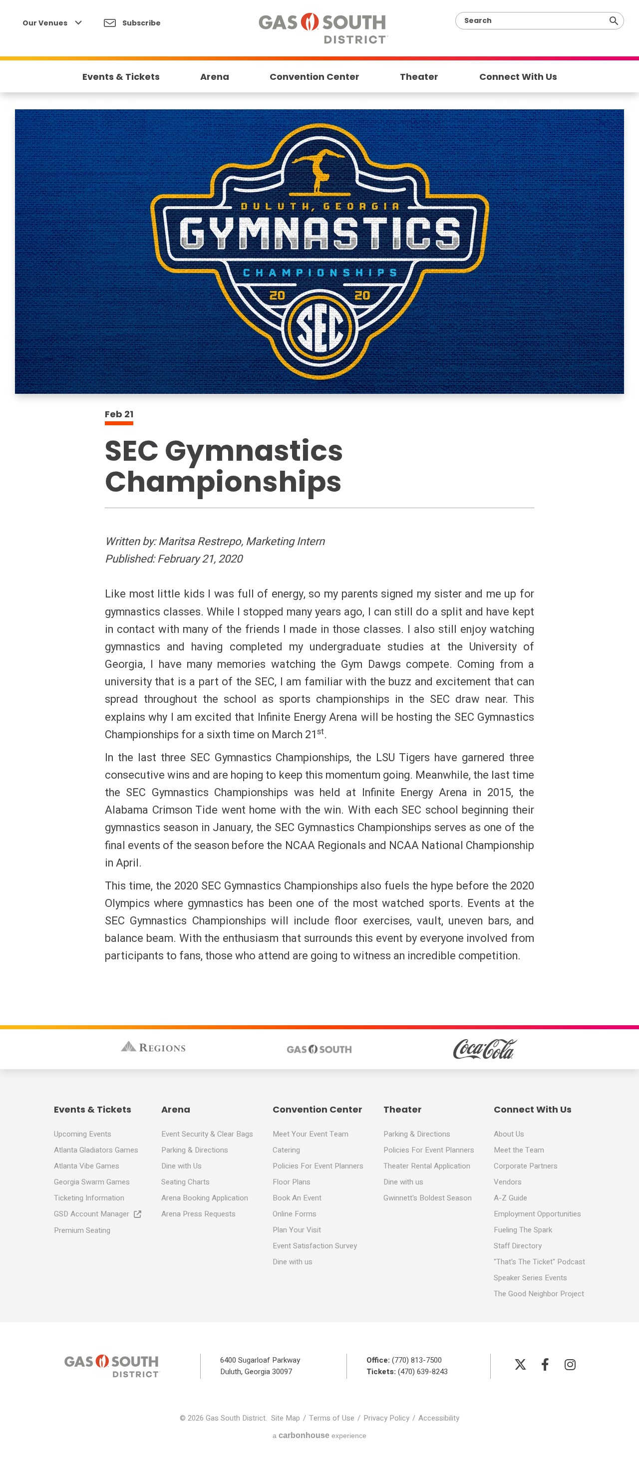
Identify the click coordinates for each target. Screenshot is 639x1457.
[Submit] (614, 20)
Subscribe (141, 23)
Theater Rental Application (426, 1166)
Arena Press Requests (198, 1213)
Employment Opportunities (537, 1213)
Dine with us (293, 1261)
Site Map (285, 1418)
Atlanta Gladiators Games (96, 1150)
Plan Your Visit (297, 1229)
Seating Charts (185, 1181)
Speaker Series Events (530, 1277)
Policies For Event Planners (318, 1166)
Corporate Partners (526, 1166)
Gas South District (323, 28)
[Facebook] (545, 1364)
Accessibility (438, 1418)
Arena (214, 77)
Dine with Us (181, 1166)
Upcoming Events (82, 1134)
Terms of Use (331, 1418)
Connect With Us (518, 77)
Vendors (508, 1181)
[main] (319, 482)
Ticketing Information (89, 1197)
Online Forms (295, 1213)
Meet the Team (519, 1150)
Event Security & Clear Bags (207, 1134)
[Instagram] (570, 1364)
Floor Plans (292, 1181)
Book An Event (297, 1197)
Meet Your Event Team (310, 1134)
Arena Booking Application (204, 1197)
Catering (286, 1150)
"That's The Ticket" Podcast (539, 1261)
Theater (419, 77)
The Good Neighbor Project (539, 1293)
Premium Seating (82, 1230)
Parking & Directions (194, 1150)
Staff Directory (518, 1245)
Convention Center (314, 77)
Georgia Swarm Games (92, 1181)
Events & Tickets (121, 77)
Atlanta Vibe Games (86, 1166)
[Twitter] (520, 1364)
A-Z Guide (510, 1197)
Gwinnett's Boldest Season (427, 1197)
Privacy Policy (386, 1418)
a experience (319, 1435)
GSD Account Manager (91, 1213)
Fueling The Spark (523, 1229)
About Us (509, 1134)
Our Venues (45, 23)
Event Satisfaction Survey (315, 1245)
